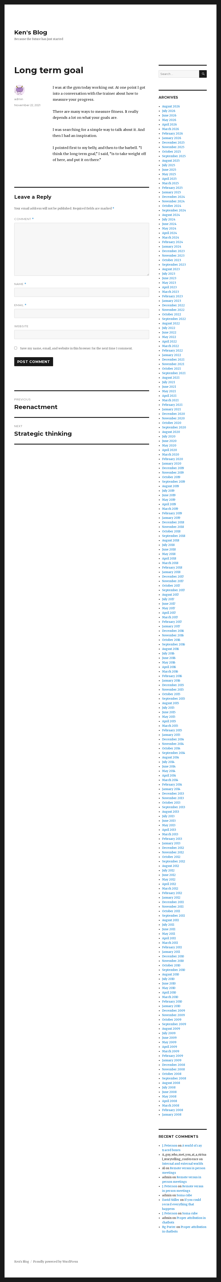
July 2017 (168, 599)
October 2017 (171, 586)
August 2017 (170, 595)
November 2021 (173, 364)
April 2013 (169, 830)
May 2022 (169, 337)
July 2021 (168, 382)
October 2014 (171, 748)
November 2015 (173, 689)
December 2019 (173, 468)
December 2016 (173, 631)
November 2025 (173, 147)
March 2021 (170, 400)
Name (20, 284)
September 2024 (174, 210)
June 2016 (168, 658)
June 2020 (169, 441)
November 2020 (173, 418)
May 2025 (169, 174)
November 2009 (173, 1015)
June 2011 (168, 929)
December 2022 (173, 305)
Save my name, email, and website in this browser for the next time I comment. (76, 348)
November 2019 (173, 472)
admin (18, 99)
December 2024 (173, 197)
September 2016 (173, 644)
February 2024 (172, 242)
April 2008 (169, 1101)
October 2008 (171, 1074)
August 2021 (170, 378)
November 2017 (172, 581)
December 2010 (173, 956)
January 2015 (171, 735)
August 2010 (170, 974)
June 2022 (169, 332)
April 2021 (169, 396)
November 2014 (173, 744)
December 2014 (173, 739)
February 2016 (172, 676)
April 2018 (169, 558)
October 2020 (171, 423)
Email (20, 305)
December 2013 (173, 793)
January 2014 (171, 789)
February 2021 (172, 405)
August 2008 (171, 1083)
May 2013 (168, 825)
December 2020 (173, 414)
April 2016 (169, 667)
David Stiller (170, 1200)
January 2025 (171, 192)
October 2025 (171, 151)
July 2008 (168, 1087)
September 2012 (173, 861)
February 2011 (172, 947)
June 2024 (169, 224)
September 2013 (173, 807)
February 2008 (172, 1110)
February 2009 (172, 1056)
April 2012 (169, 884)
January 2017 (171, 626)
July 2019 (168, 491)
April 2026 (169, 124)
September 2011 (173, 916)
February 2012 (172, 893)
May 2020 (169, 445)
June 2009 (169, 1038)
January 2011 (171, 952)
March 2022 (170, 346)
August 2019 (170, 486)
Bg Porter (169, 1227)
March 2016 (170, 671)
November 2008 (173, 1069)
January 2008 (171, 1114)
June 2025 (169, 170)
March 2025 (170, 183)
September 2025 (174, 156)
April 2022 (169, 341)
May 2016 (168, 662)
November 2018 (173, 527)
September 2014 (173, 753)
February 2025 (172, 188)
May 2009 (169, 1042)
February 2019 (172, 513)
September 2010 (173, 970)
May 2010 (168, 988)
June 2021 (169, 387)
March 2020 (170, 454)
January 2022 (171, 355)
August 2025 (171, 161)
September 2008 (174, 1078)
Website (21, 326)
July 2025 (168, 165)
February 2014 (172, 784)
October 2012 (171, 857)
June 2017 (168, 604)
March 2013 (170, 834)
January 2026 (171, 138)
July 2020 (168, 436)
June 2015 (168, 712)
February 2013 (172, 839)
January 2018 (171, 572)
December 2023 (173, 251)
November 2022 (173, 310)
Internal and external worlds (182, 1164)
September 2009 (174, 1024)
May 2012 (168, 879)
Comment (24, 219)
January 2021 (171, 409)
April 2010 (169, 992)
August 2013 (170, 812)
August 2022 (171, 323)
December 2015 (173, 685)
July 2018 (168, 545)
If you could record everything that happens (181, 1204)
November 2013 (173, 798)
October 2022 (171, 314)
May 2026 (169, 120)
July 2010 (168, 979)
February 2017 (172, 622)
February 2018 (172, 567)
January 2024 (171, 246)
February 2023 (172, 296)
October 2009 (171, 1020)
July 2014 (168, 762)
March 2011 (170, 943)
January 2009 (171, 1060)
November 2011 (172, 906)
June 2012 (169, 875)
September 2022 (174, 319)
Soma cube (184, 1195)
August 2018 (170, 540)
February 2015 (172, 730)
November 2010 (173, 961)
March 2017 (170, 617)
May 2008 (169, 1096)
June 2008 (169, 1092)
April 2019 (169, 504)
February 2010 (172, 1001)
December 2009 (173, 1010)
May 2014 (168, 771)
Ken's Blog (30, 32)
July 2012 (168, 870)
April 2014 (169, 775)
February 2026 (172, 133)
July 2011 (168, 925)
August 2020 (171, 432)
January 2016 (171, 680)
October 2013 (171, 803)
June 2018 (169, 549)
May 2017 (168, 608)
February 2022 (172, 350)
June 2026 (169, 115)
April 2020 (169, 450)
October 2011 (171, 911)
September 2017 (173, 590)
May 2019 (168, 500)
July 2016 (168, 653)
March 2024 (170, 237)
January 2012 (171, 897)
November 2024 (173, 201)
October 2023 (171, 260)
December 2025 (173, 142)
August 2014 (170, 757)
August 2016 (170, 649)
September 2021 (173, 373)
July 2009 (168, 1033)
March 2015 (170, 726)
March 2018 (170, 563)
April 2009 (169, 1047)
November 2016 (173, 635)
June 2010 (169, 983)
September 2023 (174, 265)
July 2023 (168, 274)
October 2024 (171, 206)
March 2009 (170, 1051)
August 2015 (170, 703)
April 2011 (169, 938)
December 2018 (173, 522)
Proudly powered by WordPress (55, 1261)
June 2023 (169, 278)
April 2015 (169, 721)
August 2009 (171, 1029)
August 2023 (171, 269)
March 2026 (170, 129)
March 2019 (170, 509)
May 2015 (168, 717)
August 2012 (170, 866)
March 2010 (170, 997)
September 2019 (173, 482)
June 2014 (169, 766)
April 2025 (169, 179)
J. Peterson (169, 1145)
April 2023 (169, 287)
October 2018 (171, 531)
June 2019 (168, 495)
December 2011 (173, 902)
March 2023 (170, 292)
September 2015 (173, 699)
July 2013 (168, 816)
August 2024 (171, 215)
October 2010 (171, 965)
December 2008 (173, 1065)
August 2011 (170, 920)
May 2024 (169, 228)
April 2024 (169, 233)
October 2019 (171, 477)
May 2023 (169, 283)
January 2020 (171, 463)
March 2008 (170, 1105)
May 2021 (169, 391)
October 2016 (171, 640)
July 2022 (168, 328)
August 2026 (171, 106)
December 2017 (173, 576)
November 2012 (173, 852)
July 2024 (168, 219)
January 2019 (171, 518)
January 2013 (171, 843)
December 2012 (173, 848)
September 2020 (174, 427)
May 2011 (168, 934)
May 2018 (168, 554)
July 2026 (168, 111)
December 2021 (173, 359)
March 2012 (170, 888)
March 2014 (170, 780)
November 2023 (173, 255)
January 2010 (171, 1006)
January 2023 (171, 301)
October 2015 (171, 694)
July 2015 (168, 708)
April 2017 (169, 613)
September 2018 (173, 536)
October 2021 (171, 368)
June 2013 (169, 821)
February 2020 (172, 459)
